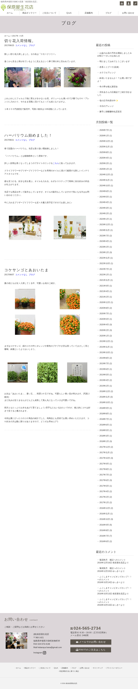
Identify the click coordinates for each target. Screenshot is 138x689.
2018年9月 (104, 408)
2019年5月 (104, 374)
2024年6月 (104, 191)
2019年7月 (104, 363)
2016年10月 (104, 519)
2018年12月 (104, 391)
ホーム (10, 13)
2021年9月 (104, 286)
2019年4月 (104, 380)
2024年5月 (104, 197)
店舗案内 (89, 13)
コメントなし (21, 45)
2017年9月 (104, 463)
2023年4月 (104, 241)
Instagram (37, 652)
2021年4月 (104, 291)
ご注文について (49, 13)
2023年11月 (104, 230)
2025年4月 (104, 158)
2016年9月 (104, 525)
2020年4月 (104, 324)
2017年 (15, 36)
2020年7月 (104, 313)
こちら (56, 163)
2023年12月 (104, 224)
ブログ (108, 13)
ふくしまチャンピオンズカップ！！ (115, 576)
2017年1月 (104, 502)
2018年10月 (104, 402)
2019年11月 (104, 347)
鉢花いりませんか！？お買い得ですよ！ (114, 79)
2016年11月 (104, 513)
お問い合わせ (128, 13)
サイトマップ (98, 668)
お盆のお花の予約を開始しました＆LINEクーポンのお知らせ (114, 54)
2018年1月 (104, 441)
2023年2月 (104, 247)
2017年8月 (104, 469)
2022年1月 (104, 274)
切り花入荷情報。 (20, 41)
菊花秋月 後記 (106, 560)
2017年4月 (104, 491)
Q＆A (68, 13)
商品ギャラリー (29, 13)
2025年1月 (104, 169)
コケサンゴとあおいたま (26, 270)
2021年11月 (104, 280)
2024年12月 (104, 174)
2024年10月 (104, 185)
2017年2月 (104, 497)
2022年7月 (104, 269)
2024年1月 (104, 219)
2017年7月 (104, 475)
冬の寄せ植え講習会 (108, 86)
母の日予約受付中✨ (108, 100)
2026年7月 (104, 130)
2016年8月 (104, 530)
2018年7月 (104, 419)
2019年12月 (104, 341)
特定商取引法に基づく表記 (69, 671)
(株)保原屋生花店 (71, 683)
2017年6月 (104, 480)
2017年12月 (104, 447)
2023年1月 (104, 252)
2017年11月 (104, 452)
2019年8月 (104, 358)
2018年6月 (104, 425)
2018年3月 (104, 436)
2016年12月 (104, 508)
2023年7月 (104, 235)
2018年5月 (104, 430)
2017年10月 (104, 458)
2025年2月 (104, 163)
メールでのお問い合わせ (92, 642)
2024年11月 (104, 180)
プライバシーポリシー (114, 668)
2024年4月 (104, 202)
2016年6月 (104, 541)
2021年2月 (104, 297)
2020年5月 (104, 319)
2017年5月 (104, 486)
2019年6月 (104, 369)
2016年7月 (104, 536)
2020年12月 (104, 302)
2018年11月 (104, 397)
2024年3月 (104, 208)
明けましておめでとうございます (114, 61)
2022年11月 (104, 258)
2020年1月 (104, 336)
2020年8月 (104, 308)
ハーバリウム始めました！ (28, 135)
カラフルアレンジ (107, 72)
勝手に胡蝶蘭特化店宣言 (110, 111)
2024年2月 (104, 213)
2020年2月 (104, 330)
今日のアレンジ (106, 106)
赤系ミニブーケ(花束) (109, 67)
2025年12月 (104, 141)
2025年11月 (104, 146)
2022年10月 (104, 263)
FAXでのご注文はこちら (92, 649)
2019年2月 (104, 386)
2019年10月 (104, 352)
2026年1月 (104, 135)
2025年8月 (104, 152)
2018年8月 (104, 413)
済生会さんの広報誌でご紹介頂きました (114, 93)
